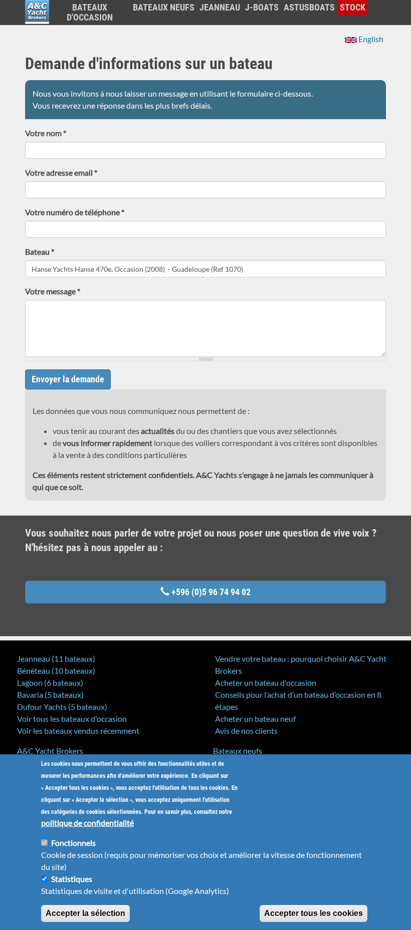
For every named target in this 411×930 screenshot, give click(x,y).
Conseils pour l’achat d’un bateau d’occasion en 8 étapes (298, 700)
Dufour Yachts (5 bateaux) (62, 706)
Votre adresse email (61, 172)
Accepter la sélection (85, 913)
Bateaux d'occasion (90, 12)
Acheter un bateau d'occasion (265, 682)
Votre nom (45, 133)
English (370, 39)
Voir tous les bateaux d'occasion (72, 718)
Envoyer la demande (68, 379)
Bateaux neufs (163, 7)
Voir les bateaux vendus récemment (78, 730)
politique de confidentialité (87, 822)
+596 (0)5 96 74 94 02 (210, 592)
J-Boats (262, 7)
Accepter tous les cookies (313, 913)
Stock (352, 7)
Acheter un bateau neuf (255, 718)
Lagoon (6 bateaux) (50, 682)
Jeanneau (219, 7)
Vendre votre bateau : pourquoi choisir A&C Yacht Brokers (300, 664)
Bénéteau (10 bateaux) (56, 670)
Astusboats (309, 7)
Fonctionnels (73, 842)
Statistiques (71, 878)
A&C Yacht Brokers (50, 750)
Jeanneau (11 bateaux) (56, 658)
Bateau (39, 251)
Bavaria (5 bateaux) (50, 694)
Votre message (52, 291)
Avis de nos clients (246, 730)
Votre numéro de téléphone (74, 212)
